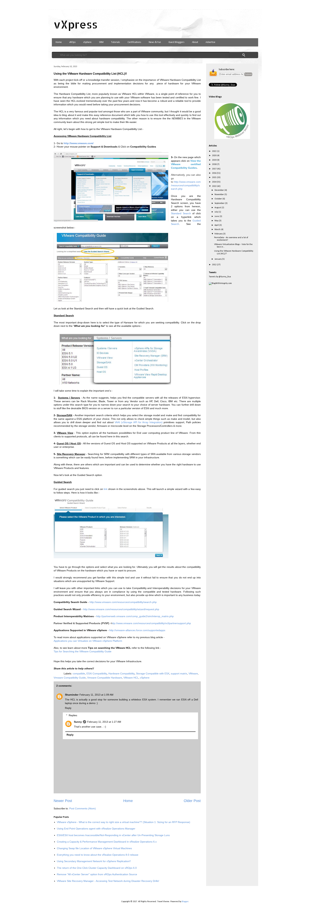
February (219, 234)
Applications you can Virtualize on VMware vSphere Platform (88, 640)
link (106, 489)
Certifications (134, 42)
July (217, 212)
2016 (214, 173)
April (217, 225)
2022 (214, 151)
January (218, 259)
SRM (101, 42)
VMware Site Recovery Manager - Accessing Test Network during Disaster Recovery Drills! (108, 881)
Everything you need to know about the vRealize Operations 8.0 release (97, 854)
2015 (214, 177)
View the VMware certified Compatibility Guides (186, 164)
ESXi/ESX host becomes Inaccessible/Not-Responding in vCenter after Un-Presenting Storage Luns (113, 835)
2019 (214, 160)
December (219, 190)
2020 (214, 156)
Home (59, 42)
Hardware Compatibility (121, 673)
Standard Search (181, 213)
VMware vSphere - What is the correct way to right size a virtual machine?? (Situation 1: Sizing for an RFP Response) (123, 822)
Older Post (192, 801)
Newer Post (63, 801)
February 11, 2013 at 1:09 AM (96, 694)
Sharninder (71, 694)
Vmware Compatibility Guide (70, 677)
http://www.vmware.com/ (78, 143)
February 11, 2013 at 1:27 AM (104, 721)
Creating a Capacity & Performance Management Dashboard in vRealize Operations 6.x (107, 841)
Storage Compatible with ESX (152, 673)
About (195, 42)
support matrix (179, 673)
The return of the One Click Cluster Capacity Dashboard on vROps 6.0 (97, 867)
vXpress (76, 24)
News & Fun (155, 42)
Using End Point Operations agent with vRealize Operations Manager (96, 828)
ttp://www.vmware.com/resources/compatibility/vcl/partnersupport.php (151, 623)
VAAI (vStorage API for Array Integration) (139, 422)
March (218, 229)
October (218, 199)
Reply (68, 708)
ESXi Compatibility (96, 673)
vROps (72, 42)
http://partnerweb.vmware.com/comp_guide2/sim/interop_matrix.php (135, 616)
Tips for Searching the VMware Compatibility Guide (82, 651)
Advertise (210, 42)
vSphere (87, 42)
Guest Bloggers (176, 42)
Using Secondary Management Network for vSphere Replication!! (94, 861)
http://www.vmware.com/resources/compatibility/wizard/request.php (121, 609)
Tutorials (115, 42)
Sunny (78, 721)
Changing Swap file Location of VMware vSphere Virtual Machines (94, 848)
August (218, 208)
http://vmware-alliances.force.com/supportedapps (137, 630)
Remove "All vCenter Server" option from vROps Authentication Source (97, 874)
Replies (73, 715)
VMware (193, 673)
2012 (214, 265)
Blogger (185, 902)
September (220, 203)
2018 (214, 164)
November (219, 194)
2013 (214, 186)
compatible (79, 673)
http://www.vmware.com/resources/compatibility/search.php (186, 185)
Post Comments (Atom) (82, 808)
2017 (214, 169)
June (217, 216)
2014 (214, 182)
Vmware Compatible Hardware (104, 677)
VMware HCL (130, 677)
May (217, 221)
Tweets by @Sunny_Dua (220, 277)
